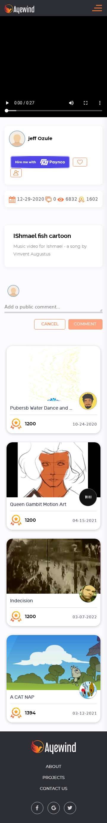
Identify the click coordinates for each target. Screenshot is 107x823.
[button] (88, 199)
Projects (54, 778)
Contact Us (53, 789)
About (53, 767)
